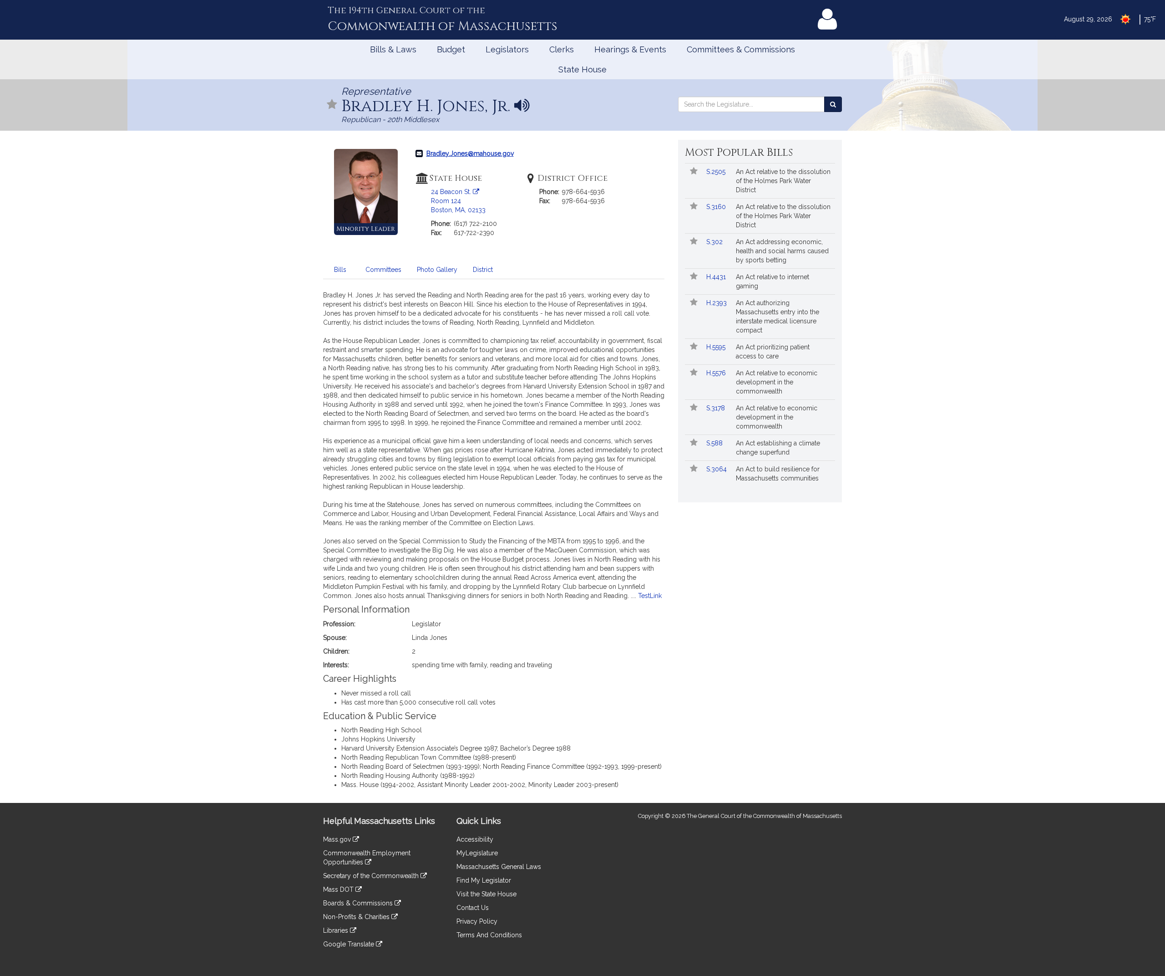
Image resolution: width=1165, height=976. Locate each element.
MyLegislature (477, 853)
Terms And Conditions (489, 935)
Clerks (561, 49)
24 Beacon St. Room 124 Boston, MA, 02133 (458, 201)
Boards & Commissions (359, 903)
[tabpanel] (493, 542)
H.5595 (716, 347)
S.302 (715, 241)
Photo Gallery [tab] (437, 269)
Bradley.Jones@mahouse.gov (470, 153)
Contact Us (472, 907)
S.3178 (716, 408)
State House (582, 69)
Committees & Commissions (741, 49)
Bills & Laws (393, 49)
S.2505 (716, 171)
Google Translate (349, 944)
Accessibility (474, 839)
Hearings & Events (630, 49)
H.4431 (717, 277)
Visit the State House (486, 894)
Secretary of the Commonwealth (371, 875)
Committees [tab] (383, 269)
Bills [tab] (340, 269)
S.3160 (717, 206)
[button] (332, 105)
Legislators (507, 49)
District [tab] (483, 269)
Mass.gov (338, 839)
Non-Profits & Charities (357, 916)
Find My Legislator (483, 880)
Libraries (336, 930)
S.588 (715, 443)
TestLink (650, 595)
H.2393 (717, 303)
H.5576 (717, 373)
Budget (451, 49)
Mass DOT (339, 889)
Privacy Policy (476, 921)
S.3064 (717, 469)
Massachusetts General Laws (498, 866)
